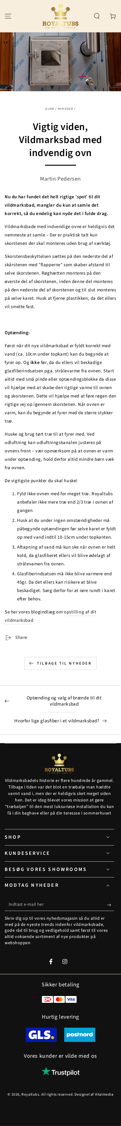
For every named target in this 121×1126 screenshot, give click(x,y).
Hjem (49, 109)
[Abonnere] (110, 905)
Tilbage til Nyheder (64, 663)
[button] (97, 16)
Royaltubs (30, 1094)
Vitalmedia (104, 1094)
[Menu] (8, 16)
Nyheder (65, 109)
